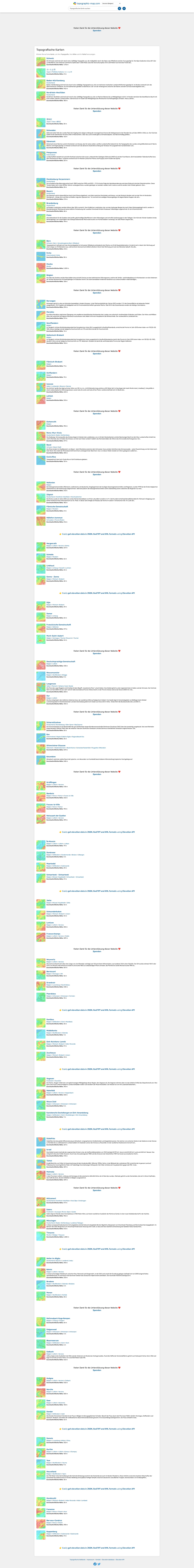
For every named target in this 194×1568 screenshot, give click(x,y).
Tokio (53, 122)
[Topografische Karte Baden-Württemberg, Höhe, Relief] (40, 84)
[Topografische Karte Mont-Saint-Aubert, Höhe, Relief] (40, 639)
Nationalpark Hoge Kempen (58, 1318)
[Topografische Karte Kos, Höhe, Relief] (40, 737)
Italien (48, 386)
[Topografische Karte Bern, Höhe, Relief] (40, 245)
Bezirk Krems (71, 748)
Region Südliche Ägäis (63, 737)
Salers (49, 1209)
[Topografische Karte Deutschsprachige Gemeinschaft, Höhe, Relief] (40, 665)
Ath (62, 974)
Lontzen (50, 923)
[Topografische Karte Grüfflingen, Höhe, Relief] (40, 785)
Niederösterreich (60, 748)
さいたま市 (51, 69)
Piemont (54, 686)
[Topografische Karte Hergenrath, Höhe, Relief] (40, 546)
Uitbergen (81, 855)
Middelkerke (51, 1030)
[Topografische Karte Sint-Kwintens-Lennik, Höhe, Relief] (40, 1045)
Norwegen (50, 301)
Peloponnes (51, 152)
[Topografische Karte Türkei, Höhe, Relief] (40, 1164)
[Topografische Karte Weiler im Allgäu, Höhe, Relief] (40, 1261)
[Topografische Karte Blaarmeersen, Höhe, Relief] (40, 1344)
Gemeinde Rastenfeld (83, 748)
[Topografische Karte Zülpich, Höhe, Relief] (40, 498)
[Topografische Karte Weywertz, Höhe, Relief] (40, 963)
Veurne (64, 1463)
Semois (49, 1438)
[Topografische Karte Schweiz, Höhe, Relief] (40, 61)
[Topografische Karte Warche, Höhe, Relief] (40, 1392)
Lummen (68, 568)
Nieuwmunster (52, 673)
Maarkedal (50, 864)
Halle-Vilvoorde (70, 1044)
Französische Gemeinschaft (58, 625)
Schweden (51, 130)
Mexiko (49, 264)
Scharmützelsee (53, 722)
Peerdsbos (51, 994)
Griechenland (50, 155)
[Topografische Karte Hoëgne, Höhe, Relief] (40, 1381)
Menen (49, 1293)
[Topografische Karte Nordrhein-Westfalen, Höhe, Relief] (40, 96)
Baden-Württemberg (55, 80)
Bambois (50, 793)
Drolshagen (82, 1201)
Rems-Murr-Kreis (54, 433)
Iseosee (49, 384)
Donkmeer (50, 852)
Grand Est (58, 1081)
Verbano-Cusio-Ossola (65, 686)
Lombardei (55, 386)
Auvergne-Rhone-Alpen (62, 1212)
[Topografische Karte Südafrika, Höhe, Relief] (40, 1141)
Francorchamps (53, 934)
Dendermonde (66, 855)
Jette (48, 900)
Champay (74, 1452)
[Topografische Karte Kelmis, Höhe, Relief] (40, 1273)
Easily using (98, 534)
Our (48, 696)
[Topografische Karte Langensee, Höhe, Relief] (40, 688)
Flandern (55, 509)
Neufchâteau (65, 985)
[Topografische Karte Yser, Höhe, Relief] (40, 1463)
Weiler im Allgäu (53, 1258)
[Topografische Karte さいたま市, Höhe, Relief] (40, 72)
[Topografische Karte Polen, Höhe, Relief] (40, 218)
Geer (48, 1400)
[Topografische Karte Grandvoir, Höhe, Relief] (40, 986)
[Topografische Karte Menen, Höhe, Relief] (40, 1296)
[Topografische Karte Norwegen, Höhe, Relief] (40, 304)
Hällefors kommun (54, 518)
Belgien (49, 275)
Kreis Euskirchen (76, 497)
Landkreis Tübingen (77, 1223)
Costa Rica (51, 457)
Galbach (50, 1352)
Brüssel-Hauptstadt (59, 877)
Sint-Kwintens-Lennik (56, 1042)
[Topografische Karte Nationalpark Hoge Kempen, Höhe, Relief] (40, 1321)
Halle (78, 1500)
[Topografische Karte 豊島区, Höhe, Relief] (40, 122)
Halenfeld (50, 1090)
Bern (48, 241)
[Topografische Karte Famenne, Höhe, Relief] (40, 1512)
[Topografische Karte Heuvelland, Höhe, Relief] (40, 1475)
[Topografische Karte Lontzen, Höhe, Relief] (40, 926)
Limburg (55, 568)
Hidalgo (54, 1235)
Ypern (64, 1474)
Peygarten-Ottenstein (99, 748)
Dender (49, 1412)
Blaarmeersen (52, 1340)
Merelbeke (69, 1022)
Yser (48, 1460)
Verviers (61, 546)
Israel (48, 1149)
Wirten (63, 1440)
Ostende (65, 1033)
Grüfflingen (51, 782)
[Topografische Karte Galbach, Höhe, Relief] (40, 1356)
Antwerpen (56, 996)
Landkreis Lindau (67, 1261)
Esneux (66, 1452)
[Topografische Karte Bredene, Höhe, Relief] (40, 1285)
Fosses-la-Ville (68, 796)
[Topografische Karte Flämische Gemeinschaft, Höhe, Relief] (40, 510)
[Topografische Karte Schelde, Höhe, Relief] (40, 558)
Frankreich (49, 1081)
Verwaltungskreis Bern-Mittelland (68, 243)
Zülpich (49, 494)
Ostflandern (51, 373)
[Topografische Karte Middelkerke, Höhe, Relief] (40, 1034)
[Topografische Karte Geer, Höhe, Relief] (40, 1404)
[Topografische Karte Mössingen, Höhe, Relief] (40, 1225)
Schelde (49, 554)
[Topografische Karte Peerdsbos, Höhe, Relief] (40, 997)
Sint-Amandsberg (81, 1115)
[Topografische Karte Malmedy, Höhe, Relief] (40, 1176)
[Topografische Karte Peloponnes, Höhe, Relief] (40, 156)
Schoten (72, 996)
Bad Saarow (78, 725)
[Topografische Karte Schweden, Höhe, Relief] (40, 133)
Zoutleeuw (51, 1053)
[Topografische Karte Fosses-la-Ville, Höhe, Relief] (40, 808)
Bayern (49, 191)
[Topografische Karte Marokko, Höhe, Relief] (40, 315)
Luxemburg (56, 985)
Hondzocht (51, 1498)
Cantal (74, 1212)
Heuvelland (51, 1471)
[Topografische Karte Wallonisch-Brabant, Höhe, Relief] (40, 339)
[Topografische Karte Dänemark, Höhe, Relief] (40, 144)
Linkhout (50, 566)
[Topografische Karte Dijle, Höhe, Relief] (40, 605)
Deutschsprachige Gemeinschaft (60, 661)
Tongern (61, 1321)
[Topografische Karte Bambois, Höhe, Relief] (40, 796)
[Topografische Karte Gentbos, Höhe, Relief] (40, 1022)
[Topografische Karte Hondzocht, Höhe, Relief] (40, 1501)
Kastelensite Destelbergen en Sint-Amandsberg (67, 1113)
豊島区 (49, 119)
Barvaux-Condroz (54, 1520)
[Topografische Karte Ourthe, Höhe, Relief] (40, 1452)
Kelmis (67, 546)
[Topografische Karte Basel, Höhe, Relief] (40, 449)
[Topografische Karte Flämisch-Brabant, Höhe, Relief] (40, 365)
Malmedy (50, 1172)
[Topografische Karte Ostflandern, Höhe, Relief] (40, 376)
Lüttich (49, 396)
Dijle (48, 602)
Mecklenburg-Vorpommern (58, 179)
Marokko (50, 312)
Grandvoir (50, 983)
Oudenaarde (65, 866)
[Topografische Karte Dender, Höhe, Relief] (40, 1416)
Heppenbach (69, 1093)
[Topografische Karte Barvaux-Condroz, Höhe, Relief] (40, 1523)
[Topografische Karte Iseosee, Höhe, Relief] (40, 388)
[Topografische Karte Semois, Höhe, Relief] (40, 1441)
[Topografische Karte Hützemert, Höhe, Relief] (40, 1201)
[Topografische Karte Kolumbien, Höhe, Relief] (40, 760)
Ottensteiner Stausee (55, 745)
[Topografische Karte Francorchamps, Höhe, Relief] (40, 937)
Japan (48, 72)
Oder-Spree (69, 725)
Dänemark (50, 141)
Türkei (49, 1161)
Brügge (64, 675)
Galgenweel (51, 1329)
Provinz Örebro (59, 520)
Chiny (68, 1440)
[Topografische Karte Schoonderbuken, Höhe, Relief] (40, 915)
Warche (49, 1389)
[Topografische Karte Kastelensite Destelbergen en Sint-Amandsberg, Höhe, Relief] (40, 1116)
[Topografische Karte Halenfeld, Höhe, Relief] (40, 1094)
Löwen (68, 914)
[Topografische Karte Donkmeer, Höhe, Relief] (40, 856)
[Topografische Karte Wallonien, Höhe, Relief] (40, 486)
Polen (48, 215)
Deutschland (50, 83)
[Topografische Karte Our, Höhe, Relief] (40, 700)
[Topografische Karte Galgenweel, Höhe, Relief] (40, 1332)
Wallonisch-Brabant (55, 335)
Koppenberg (51, 1531)
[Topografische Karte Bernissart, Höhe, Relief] (40, 975)
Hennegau (56, 638)
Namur (55, 796)
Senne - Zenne (52, 577)
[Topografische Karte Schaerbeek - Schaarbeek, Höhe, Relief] (40, 878)
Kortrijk (64, 1295)
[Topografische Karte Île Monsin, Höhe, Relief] (40, 844)
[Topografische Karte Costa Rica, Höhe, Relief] (40, 460)
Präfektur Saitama (58, 72)
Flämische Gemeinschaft (57, 507)
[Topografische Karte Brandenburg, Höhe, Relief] (40, 207)
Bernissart (51, 971)
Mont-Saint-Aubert (55, 636)
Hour (65, 1511)
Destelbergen (70, 1115)
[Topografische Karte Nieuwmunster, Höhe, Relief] (40, 676)
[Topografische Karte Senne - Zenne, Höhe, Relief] (40, 580)
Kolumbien (51, 757)
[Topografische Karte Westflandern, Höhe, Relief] (40, 327)
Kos (48, 734)
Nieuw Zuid (51, 1102)
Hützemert (51, 1198)
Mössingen (51, 1221)
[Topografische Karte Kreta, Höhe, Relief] (40, 256)
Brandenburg (52, 203)
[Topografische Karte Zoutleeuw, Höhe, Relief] (40, 1056)
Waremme (62, 1403)
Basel (48, 445)
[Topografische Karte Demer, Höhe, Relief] (40, 617)
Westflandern (52, 323)
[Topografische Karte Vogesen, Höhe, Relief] (40, 1082)
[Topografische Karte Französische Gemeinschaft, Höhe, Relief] (40, 628)
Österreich (49, 748)
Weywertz (50, 959)
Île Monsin (50, 841)
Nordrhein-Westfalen (55, 92)
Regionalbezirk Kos (78, 737)
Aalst (63, 1414)
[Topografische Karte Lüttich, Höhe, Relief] (40, 399)
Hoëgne (49, 1378)
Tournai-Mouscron (66, 638)
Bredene (50, 1281)
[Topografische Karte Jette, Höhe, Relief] (40, 903)
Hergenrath (51, 543)
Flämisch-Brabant (54, 362)
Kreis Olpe (74, 1201)
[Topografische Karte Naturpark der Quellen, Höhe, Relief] (40, 819)
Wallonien (50, 482)
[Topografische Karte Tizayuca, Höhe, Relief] (40, 1236)
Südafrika (50, 1138)
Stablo (67, 936)
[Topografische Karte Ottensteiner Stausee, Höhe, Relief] (40, 749)
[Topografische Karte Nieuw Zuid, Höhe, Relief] (40, 1105)
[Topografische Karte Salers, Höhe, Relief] (40, 1213)
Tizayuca (50, 1233)
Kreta (48, 253)
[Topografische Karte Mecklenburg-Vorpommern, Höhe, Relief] (40, 183)
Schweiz (50, 58)
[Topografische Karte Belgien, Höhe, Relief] (40, 278)
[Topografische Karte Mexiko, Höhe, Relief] (40, 267)
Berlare (74, 855)
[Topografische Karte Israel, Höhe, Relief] (40, 1153)
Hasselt (61, 568)
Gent (62, 1022)
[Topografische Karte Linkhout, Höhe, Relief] (40, 569)
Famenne (50, 1509)
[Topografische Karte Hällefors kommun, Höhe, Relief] (40, 521)
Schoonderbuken (53, 911)
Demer (49, 614)
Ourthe (49, 1449)
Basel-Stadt (57, 447)
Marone (68, 386)
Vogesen (50, 1078)
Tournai (76, 638)
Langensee (51, 684)
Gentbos (50, 1019)
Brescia (62, 386)
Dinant (60, 1511)
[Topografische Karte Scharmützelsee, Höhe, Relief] (40, 726)
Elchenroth (51, 422)
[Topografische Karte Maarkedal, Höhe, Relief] (40, 867)
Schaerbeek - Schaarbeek (57, 875)
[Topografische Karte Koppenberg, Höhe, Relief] (40, 1535)
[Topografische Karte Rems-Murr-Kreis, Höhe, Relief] (40, 437)
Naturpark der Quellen (56, 816)
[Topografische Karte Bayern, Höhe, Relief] (40, 195)
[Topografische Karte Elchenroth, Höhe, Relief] (40, 425)
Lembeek (84, 1500)
